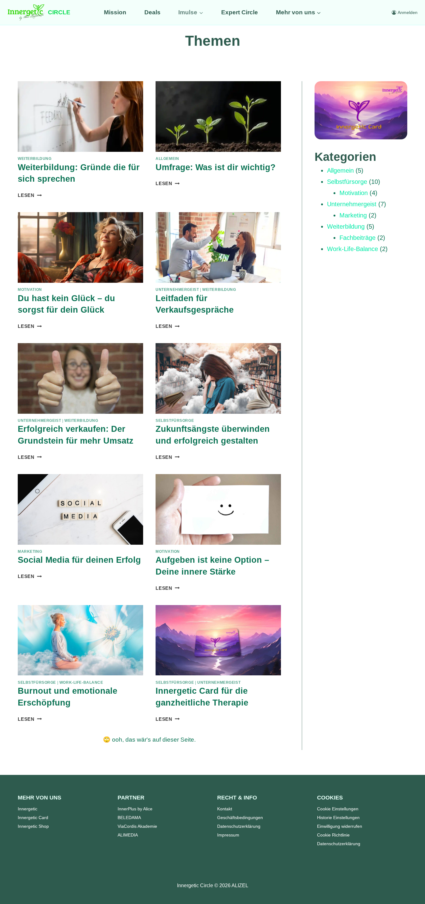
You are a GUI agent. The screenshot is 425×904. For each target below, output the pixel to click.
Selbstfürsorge (175, 420)
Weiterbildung (35, 159)
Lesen (30, 195)
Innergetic (27, 808)
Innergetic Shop (33, 826)
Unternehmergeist (177, 289)
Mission (115, 12)
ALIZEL (239, 885)
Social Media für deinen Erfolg (79, 560)
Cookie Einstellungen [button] (337, 808)
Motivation (30, 289)
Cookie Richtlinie (333, 834)
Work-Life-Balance (81, 682)
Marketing (30, 551)
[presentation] (80, 116)
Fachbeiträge (357, 237)
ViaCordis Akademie (137, 826)
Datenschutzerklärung (238, 826)
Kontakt (224, 808)
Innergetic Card (33, 817)
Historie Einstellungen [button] (338, 817)
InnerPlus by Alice (135, 808)
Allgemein (167, 159)
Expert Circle (239, 12)
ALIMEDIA (128, 834)
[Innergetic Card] (361, 110)
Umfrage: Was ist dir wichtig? (216, 167)
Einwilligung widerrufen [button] (339, 826)
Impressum (228, 834)
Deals (152, 12)
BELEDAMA (129, 817)
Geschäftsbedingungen (240, 817)
